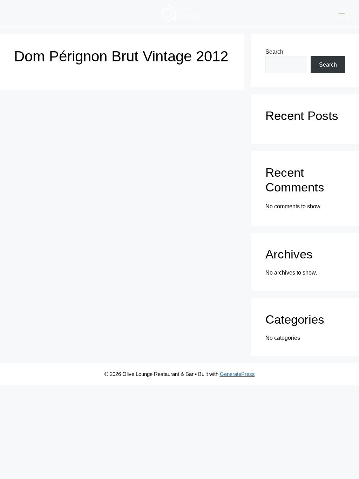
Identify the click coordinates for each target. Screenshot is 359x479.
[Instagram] (29, 13)
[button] (345, 13)
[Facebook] (15, 13)
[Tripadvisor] (43, 13)
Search (274, 52)
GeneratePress (237, 374)
